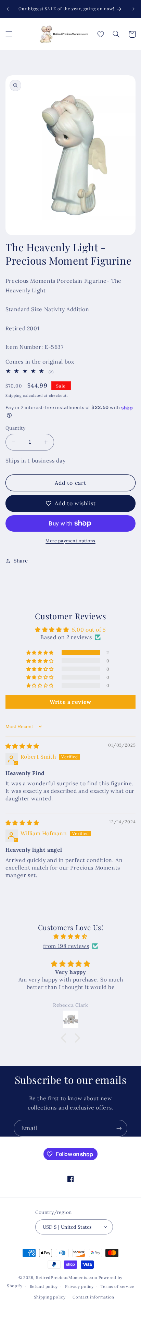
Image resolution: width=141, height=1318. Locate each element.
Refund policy (44, 1286)
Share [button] (21, 560)
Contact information (93, 1297)
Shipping (13, 395)
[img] (22, 746)
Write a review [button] (70, 701)
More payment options (70, 540)
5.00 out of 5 (89, 629)
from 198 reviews (66, 945)
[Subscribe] (119, 1128)
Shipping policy (50, 1297)
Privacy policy (79, 1286)
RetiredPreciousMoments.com (66, 1277)
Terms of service (117, 1286)
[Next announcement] (133, 8)
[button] (9, 34)
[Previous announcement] (7, 8)
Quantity (15, 428)
